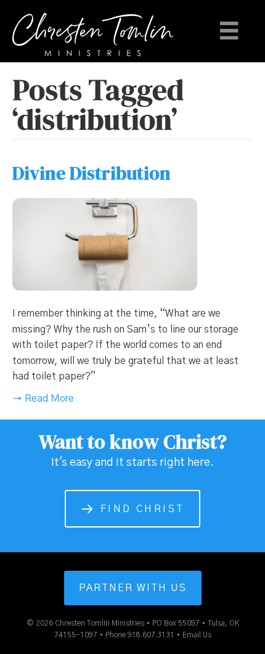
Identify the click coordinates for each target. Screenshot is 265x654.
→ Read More (43, 399)
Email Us (196, 635)
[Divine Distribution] (104, 244)
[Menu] (229, 30)
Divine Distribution (91, 173)
